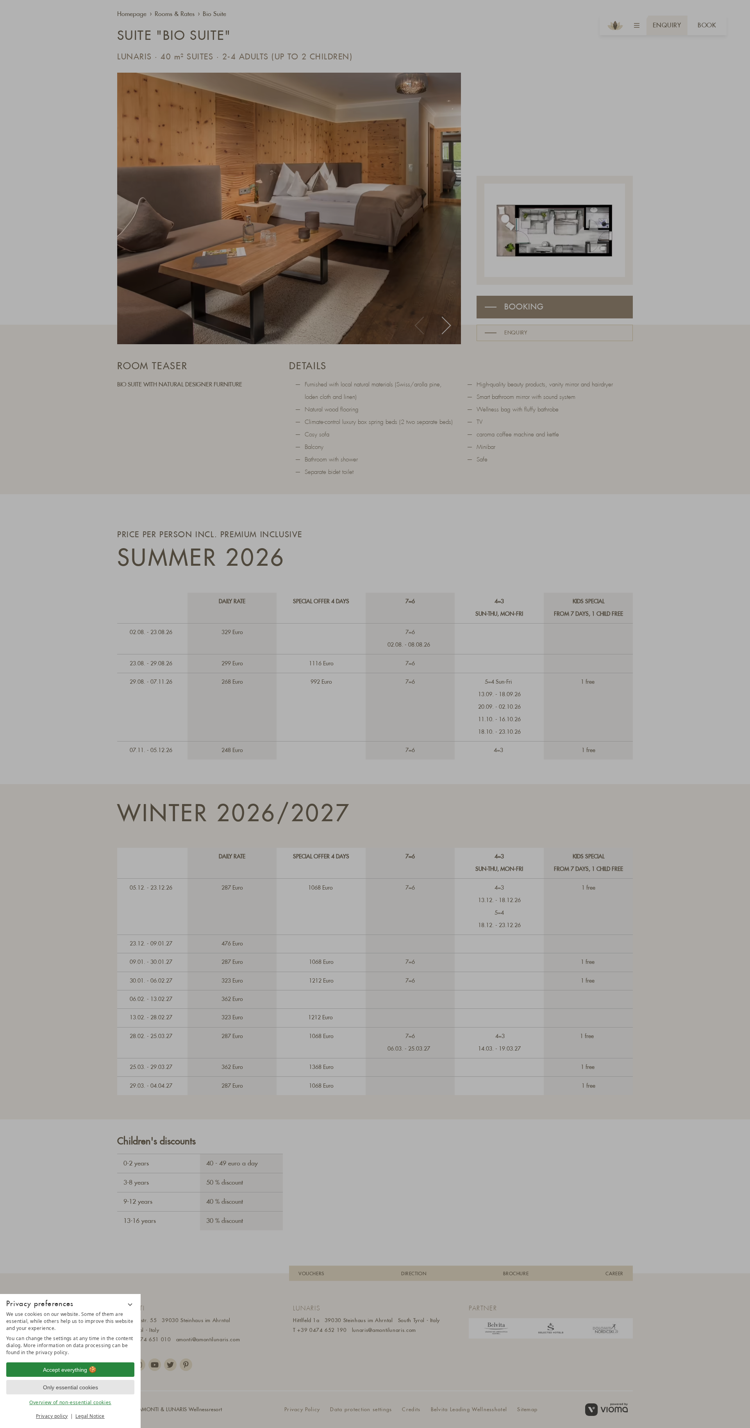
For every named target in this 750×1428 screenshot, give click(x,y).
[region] (70, 1333)
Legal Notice (90, 1416)
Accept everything (65, 1370)
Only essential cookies (70, 1387)
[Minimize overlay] (130, 1304)
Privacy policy (52, 1416)
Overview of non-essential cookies (70, 1402)
